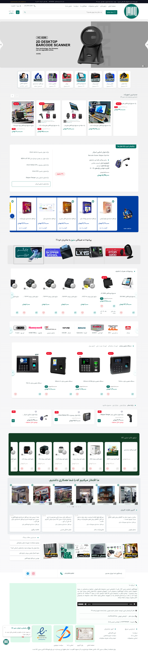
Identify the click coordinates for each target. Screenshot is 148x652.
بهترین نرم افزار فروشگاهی (32, 558)
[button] (144, 65)
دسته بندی (110, 12)
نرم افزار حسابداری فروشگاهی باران (30, 524)
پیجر (67, 84)
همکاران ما (83, 6)
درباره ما (76, 6)
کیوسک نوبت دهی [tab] (101, 346)
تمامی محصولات (93, 6)
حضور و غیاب (52, 84)
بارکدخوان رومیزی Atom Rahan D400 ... (68, 415)
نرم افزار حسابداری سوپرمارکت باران (127, 522)
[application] (107, 604)
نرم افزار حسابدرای (38, 84)
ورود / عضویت (15, 6)
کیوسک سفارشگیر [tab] (113, 346)
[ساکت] (86, 604)
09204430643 (28, 6)
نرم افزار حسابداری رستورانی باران (63, 524)
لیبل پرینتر (95, 84)
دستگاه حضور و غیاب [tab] (125, 346)
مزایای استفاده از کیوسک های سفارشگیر (28, 543)
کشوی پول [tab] (92, 346)
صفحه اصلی (112, 6)
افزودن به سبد (103, 228)
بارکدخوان (124, 84)
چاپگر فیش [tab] (123, 405)
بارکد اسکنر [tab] (130, 405)
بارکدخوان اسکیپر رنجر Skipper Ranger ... (111, 415)
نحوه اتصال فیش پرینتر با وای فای (29, 553)
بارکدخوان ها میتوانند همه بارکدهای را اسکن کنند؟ (25, 548)
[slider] (81, 604)
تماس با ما (68, 6)
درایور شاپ (103, 6)
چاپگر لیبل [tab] (115, 405)
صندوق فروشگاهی (81, 84)
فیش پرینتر (110, 84)
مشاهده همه (127, 229)
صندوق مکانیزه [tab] (107, 405)
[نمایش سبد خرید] (17, 12)
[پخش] (135, 604)
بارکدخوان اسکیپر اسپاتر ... (29, 415)
